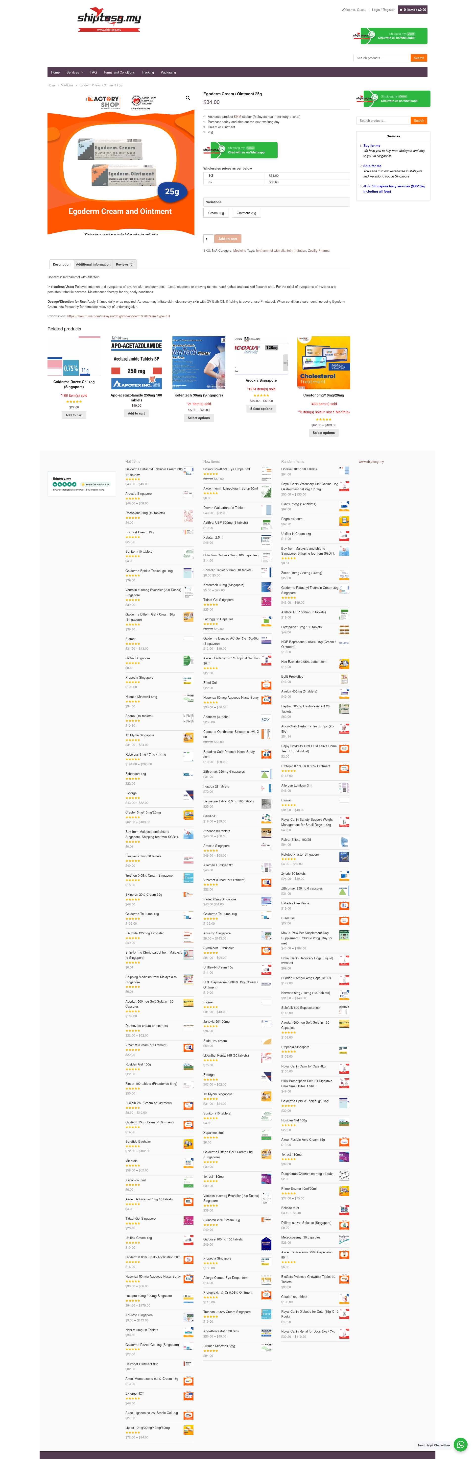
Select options (199, 417)
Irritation (300, 250)
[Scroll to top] (465, 1452)
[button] (188, 98)
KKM (237, 116)
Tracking (148, 72)
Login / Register (383, 9)
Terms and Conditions (119, 72)
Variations (213, 201)
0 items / (415, 9)
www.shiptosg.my (371, 461)
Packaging (168, 72)
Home (55, 72)
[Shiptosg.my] (109, 19)
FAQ (93, 72)
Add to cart (227, 238)
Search (419, 57)
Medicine (67, 85)
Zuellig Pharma (319, 250)
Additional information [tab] (93, 264)
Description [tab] (62, 264)
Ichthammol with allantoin (274, 250)
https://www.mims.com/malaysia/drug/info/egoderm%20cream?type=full (118, 316)
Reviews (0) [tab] (124, 264)
